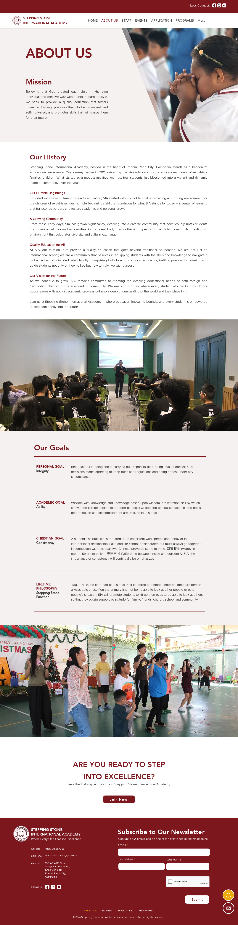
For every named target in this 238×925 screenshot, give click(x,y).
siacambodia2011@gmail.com (61, 855)
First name (125, 859)
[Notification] (228, 895)
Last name (173, 859)
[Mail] (228, 908)
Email (122, 845)
